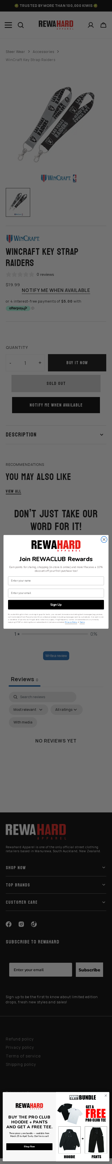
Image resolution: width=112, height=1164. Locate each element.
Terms (82, 622)
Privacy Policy (71, 622)
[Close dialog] (104, 540)
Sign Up (56, 605)
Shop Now (29, 1147)
